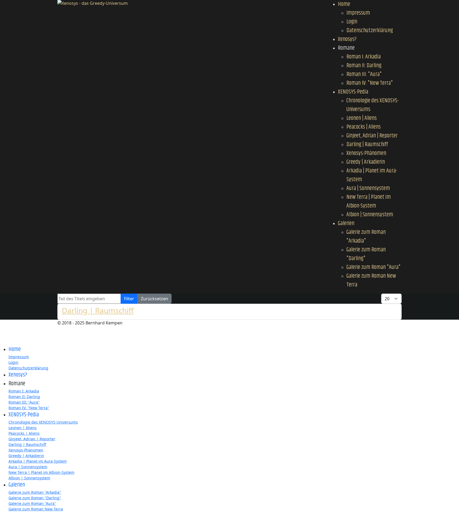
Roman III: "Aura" (364, 74)
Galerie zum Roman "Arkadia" (366, 237)
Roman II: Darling (363, 65)
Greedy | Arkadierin (365, 162)
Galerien (346, 223)
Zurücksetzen (154, 299)
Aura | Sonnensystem (368, 188)
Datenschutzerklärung (369, 30)
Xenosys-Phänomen (366, 153)
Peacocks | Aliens (363, 127)
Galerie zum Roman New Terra (371, 280)
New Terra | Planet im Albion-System (368, 201)
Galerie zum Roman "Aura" (373, 267)
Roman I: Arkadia (363, 56)
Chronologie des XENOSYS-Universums (372, 105)
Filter (129, 299)
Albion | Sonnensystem (369, 214)
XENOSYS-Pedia (353, 91)
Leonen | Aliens (361, 118)
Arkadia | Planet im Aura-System (371, 175)
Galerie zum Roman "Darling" (366, 254)
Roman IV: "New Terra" (369, 83)
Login (351, 21)
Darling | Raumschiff (367, 144)
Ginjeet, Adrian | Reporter (372, 135)
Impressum (358, 13)
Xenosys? (347, 39)
